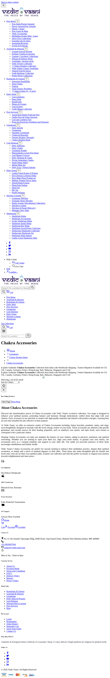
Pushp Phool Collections (22, 76)
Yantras (15, 86)
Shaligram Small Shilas (21, 223)
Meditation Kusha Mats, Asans (25, 36)
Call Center (19, 263)
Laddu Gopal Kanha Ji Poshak (25, 173)
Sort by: (4, 382)
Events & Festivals (20, 46)
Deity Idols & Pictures (15, 599)
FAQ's (9, 573)
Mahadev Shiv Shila (20, 210)
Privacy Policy (12, 581)
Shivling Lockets (19, 205)
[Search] (32, 287)
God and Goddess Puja (21, 119)
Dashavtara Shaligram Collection (26, 231)
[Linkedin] (9, 255)
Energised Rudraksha (21, 81)
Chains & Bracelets (20, 135)
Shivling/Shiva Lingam (16, 603)
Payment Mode (12, 568)
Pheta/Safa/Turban (19, 185)
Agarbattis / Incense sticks (23, 61)
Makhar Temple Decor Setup (24, 180)
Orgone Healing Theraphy (23, 137)
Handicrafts (17, 102)
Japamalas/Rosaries (20, 43)
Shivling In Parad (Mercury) (24, 208)
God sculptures (18, 97)
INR (8, 269)
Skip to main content (10, 2)
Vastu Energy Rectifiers (22, 89)
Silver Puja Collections (21, 38)
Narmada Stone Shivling (22, 201)
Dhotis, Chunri (18, 29)
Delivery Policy (13, 576)
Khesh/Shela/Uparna (20, 183)
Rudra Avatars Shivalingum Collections (28, 203)
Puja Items (10, 21)
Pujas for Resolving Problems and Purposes (30, 122)
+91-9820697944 (8, 544)
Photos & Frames (19, 104)
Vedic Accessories (19, 34)
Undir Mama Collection (22, 109)
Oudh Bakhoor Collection (23, 73)
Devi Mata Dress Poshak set (24, 178)
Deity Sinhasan (18, 146)
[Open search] (3, 292)
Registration (11, 621)
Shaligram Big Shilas (21, 226)
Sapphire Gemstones (20, 133)
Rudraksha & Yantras (15, 79)
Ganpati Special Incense (22, 51)
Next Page (6, 402)
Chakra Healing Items (21, 140)
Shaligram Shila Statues (22, 235)
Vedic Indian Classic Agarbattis (25, 68)
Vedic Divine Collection (22, 63)
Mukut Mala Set (18, 165)
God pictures (17, 106)
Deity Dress (11, 170)
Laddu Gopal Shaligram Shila (24, 238)
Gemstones (11, 125)
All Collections (7, 323)
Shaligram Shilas (19, 216)
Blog (8, 608)
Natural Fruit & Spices (21, 71)
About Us (10, 566)
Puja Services (12, 112)
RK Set (15, 190)
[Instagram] (9, 252)
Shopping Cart (12, 626)
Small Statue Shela (20, 162)
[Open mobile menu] (3, 331)
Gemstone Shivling (20, 198)
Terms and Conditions (15, 571)
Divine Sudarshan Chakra (23, 160)
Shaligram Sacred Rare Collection (26, 228)
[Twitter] (9, 246)
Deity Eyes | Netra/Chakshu (23, 167)
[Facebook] (9, 243)
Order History (12, 624)
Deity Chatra (17, 148)
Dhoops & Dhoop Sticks (22, 59)
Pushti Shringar (18, 192)
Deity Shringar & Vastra (22, 158)
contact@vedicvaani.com (14, 547)
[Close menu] (3, 5)
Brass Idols (16, 99)
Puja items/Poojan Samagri (23, 24)
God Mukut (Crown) (21, 155)
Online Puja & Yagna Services (24, 117)
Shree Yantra (17, 84)
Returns (9, 578)
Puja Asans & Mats (20, 31)
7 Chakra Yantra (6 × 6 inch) (24, 91)
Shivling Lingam (13, 196)
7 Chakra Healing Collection (24, 66)
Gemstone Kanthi (19, 150)
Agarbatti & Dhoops (15, 49)
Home (12, 351)
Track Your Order (13, 629)
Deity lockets (17, 128)
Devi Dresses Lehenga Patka (24, 176)
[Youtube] (9, 249)
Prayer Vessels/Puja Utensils (24, 26)
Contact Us (11, 631)
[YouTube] (7, 659)
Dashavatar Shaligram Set (23, 233)
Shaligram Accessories (21, 218)
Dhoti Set (16, 188)
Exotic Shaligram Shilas (22, 221)
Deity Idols (11, 94)
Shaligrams (11, 213)
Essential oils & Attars (21, 41)
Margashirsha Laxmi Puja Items (25, 153)
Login (9, 619)
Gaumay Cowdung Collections (25, 56)
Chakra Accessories (14, 363)
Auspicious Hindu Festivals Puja (25, 115)
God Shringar (12, 143)
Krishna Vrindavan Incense (23, 54)
